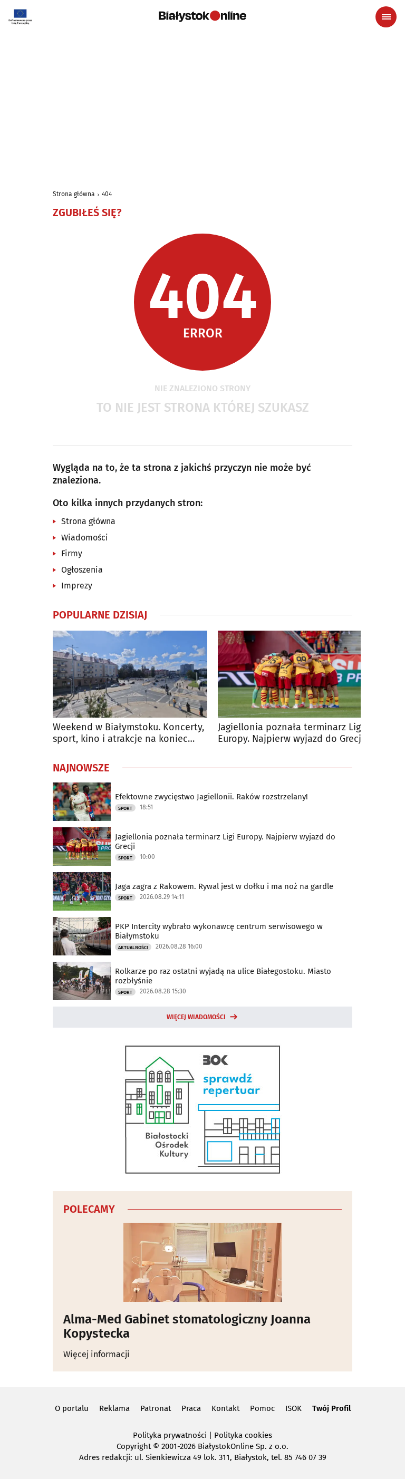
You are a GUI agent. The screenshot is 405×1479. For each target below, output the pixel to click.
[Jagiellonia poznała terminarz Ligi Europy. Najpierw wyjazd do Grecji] (295, 674)
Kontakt (225, 1408)
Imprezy (76, 586)
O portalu (72, 1408)
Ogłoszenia (82, 570)
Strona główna (74, 194)
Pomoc (262, 1408)
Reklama (114, 1408)
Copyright (134, 1446)
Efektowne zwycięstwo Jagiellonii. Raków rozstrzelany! (211, 796)
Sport (125, 808)
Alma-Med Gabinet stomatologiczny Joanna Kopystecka (187, 1326)
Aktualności (133, 947)
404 (107, 194)
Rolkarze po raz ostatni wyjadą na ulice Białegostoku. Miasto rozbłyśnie (223, 975)
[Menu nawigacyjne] (386, 16)
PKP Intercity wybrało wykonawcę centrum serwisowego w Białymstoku (219, 931)
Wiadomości (84, 538)
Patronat (155, 1408)
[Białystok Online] (202, 16)
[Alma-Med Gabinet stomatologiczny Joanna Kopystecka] (202, 1262)
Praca (191, 1408)
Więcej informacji (96, 1354)
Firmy (71, 553)
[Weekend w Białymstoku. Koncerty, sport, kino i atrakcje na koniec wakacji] (130, 674)
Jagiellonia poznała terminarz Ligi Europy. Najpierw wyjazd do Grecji (291, 733)
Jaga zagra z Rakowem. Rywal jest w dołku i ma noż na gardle (224, 886)
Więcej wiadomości (196, 1017)
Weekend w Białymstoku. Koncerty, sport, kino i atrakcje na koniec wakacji (128, 733)
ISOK (293, 1408)
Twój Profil (331, 1408)
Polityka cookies (243, 1435)
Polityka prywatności (170, 1435)
